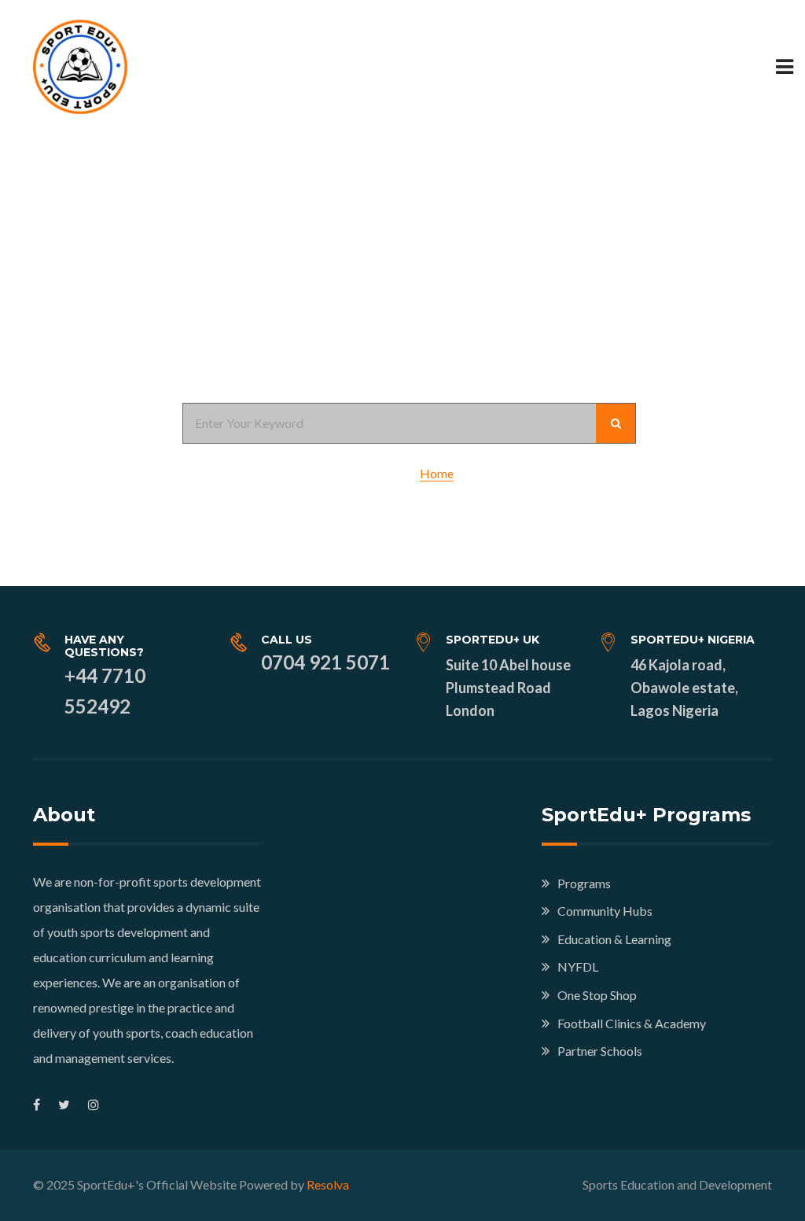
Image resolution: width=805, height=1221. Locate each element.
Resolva (328, 1184)
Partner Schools (599, 1050)
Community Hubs (604, 910)
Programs (584, 883)
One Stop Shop (597, 994)
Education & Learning (614, 938)
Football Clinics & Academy (631, 1023)
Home (437, 473)
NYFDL (577, 966)
